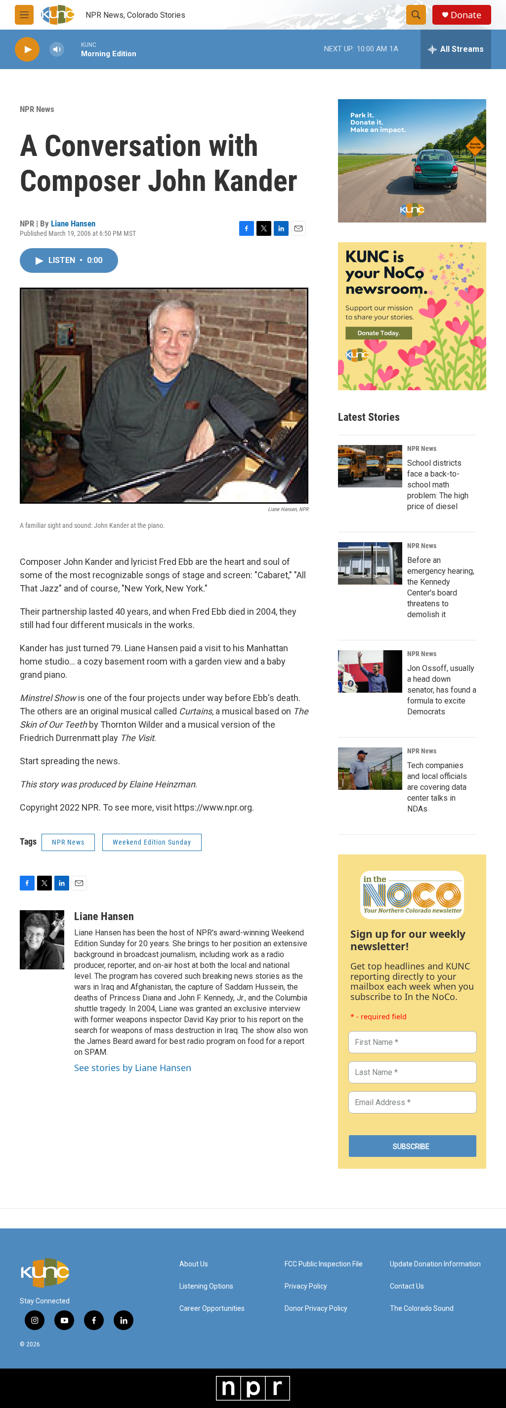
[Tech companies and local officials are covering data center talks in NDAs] (370, 768)
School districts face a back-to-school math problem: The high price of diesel (437, 484)
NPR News (37, 109)
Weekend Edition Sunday (152, 842)
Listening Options (206, 1286)
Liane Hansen (73, 223)
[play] (27, 49)
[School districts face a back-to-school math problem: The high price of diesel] (370, 466)
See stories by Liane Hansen (132, 1068)
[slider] (72, 49)
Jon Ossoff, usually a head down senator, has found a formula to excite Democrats (441, 690)
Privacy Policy (306, 1286)
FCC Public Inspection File (324, 1264)
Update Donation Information (435, 1264)
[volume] (56, 49)
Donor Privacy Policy (316, 1308)
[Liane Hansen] (42, 939)
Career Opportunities (212, 1308)
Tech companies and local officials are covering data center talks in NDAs (437, 787)
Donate (466, 15)
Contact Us (407, 1286)
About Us (193, 1264)
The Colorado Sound (422, 1308)
